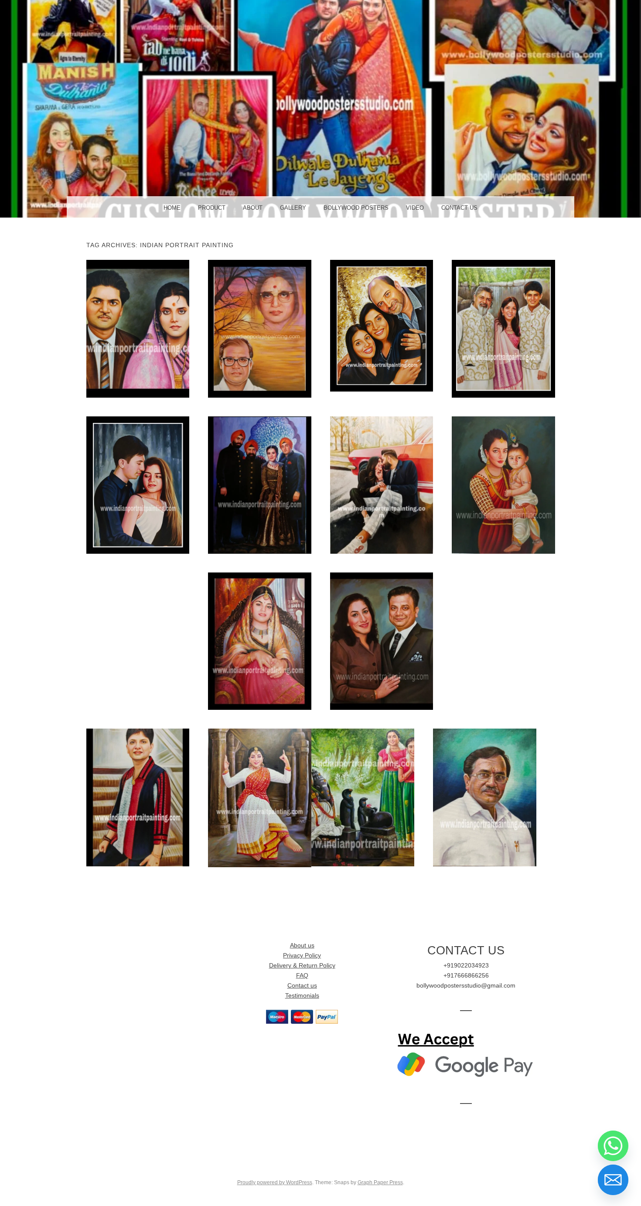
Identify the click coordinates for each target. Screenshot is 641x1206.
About (253, 207)
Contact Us (459, 207)
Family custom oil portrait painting (259, 484)
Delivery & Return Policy (302, 965)
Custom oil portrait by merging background (260, 797)
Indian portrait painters (381, 641)
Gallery (293, 207)
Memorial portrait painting (259, 328)
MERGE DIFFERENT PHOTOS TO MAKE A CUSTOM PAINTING (363, 797)
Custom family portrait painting (381, 325)
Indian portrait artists (259, 641)
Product (211, 207)
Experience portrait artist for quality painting (484, 797)
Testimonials (302, 995)
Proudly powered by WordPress (274, 1182)
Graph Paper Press (380, 1182)
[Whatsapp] (613, 1146)
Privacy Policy (302, 955)
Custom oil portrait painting (381, 484)
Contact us (302, 985)
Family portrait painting (503, 328)
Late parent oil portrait (137, 328)
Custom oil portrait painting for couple (138, 484)
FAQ (302, 975)
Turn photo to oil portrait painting (137, 797)
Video (415, 207)
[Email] (613, 1180)
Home (172, 207)
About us (302, 945)
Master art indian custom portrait (503, 484)
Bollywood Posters (356, 207)
